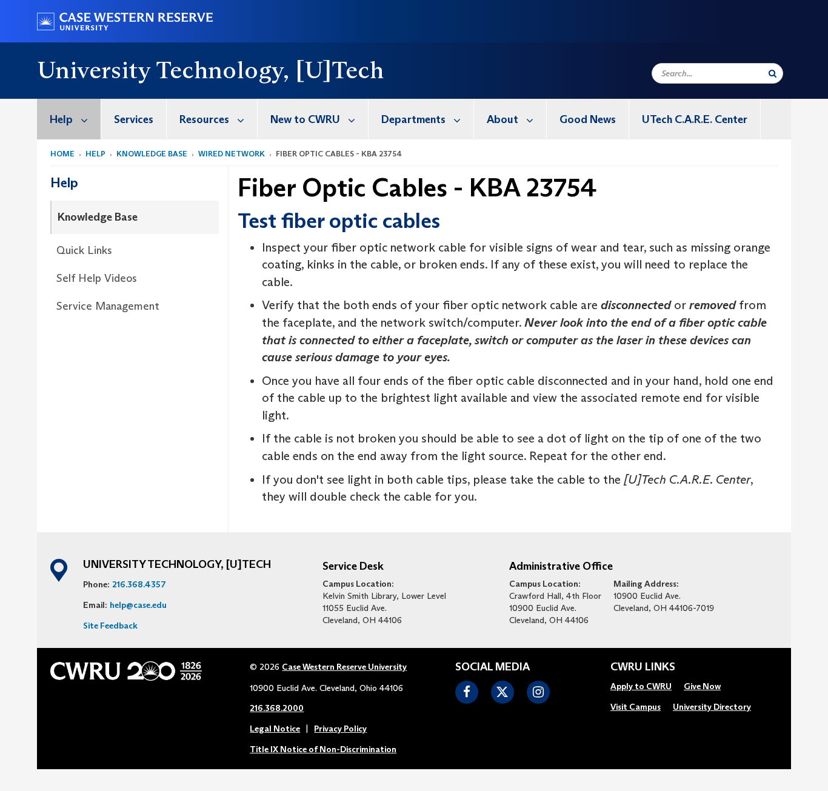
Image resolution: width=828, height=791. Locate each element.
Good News (587, 119)
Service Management (107, 306)
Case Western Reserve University (344, 666)
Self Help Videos (96, 278)
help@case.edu (138, 604)
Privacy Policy (340, 728)
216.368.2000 (277, 708)
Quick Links (84, 250)
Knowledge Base (151, 153)
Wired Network (231, 153)
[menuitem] (69, 119)
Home (62, 153)
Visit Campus (635, 706)
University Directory (712, 706)
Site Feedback (110, 625)
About (502, 119)
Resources (204, 119)
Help (61, 119)
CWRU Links (642, 667)
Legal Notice (275, 728)
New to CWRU (305, 119)
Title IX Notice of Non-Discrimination (323, 749)
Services (133, 119)
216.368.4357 (139, 584)
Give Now (702, 686)
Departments (413, 119)
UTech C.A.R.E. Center (694, 119)
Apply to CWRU (641, 686)
